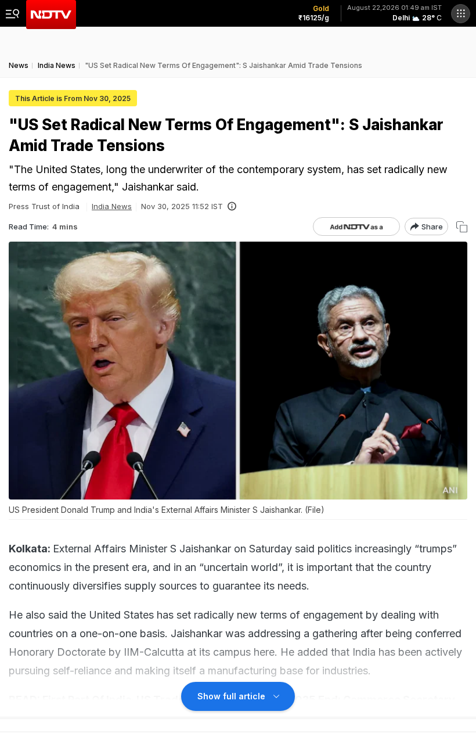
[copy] (461, 226)
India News (112, 206)
